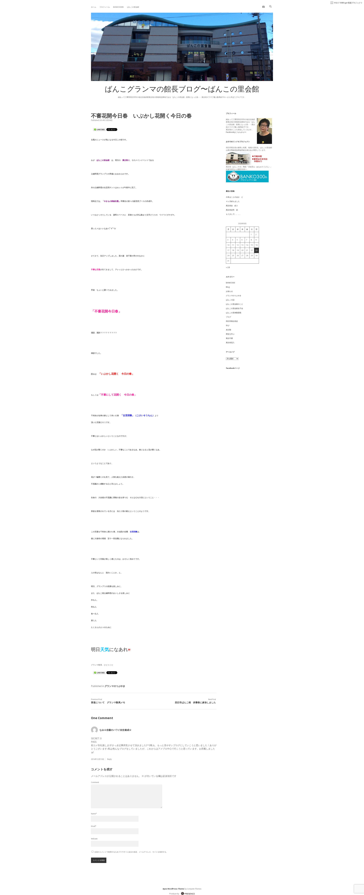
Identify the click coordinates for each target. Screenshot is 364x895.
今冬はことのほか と (234, 197)
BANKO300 (230, 283)
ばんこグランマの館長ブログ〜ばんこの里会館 (182, 90)
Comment (95, 782)
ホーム (93, 7)
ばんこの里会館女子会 (234, 308)
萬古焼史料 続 (232, 210)
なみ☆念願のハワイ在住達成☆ (115, 729)
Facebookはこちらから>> (236, 132)
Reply (109, 759)
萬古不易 (229, 338)
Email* (93, 826)
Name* (94, 813)
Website (94, 838)
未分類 (228, 330)
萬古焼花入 (230, 342)
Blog (228, 287)
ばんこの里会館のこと (234, 304)
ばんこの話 (230, 300)
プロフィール (105, 7)
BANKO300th (118, 7)
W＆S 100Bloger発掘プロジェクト (348, 2)
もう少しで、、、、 (233, 214)
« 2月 (228, 267)
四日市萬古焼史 (232, 321)
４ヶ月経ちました (233, 201)
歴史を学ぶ (230, 334)
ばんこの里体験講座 (233, 312)
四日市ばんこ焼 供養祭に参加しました (195, 702)
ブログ (228, 317)
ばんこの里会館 (133, 7)
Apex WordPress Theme (173, 889)
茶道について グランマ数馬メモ (108, 702)
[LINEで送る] (99, 129)
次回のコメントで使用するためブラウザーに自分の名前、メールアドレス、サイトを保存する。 (131, 852)
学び (227, 325)
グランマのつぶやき (115, 686)
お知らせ (229, 291)
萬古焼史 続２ (232, 205)
